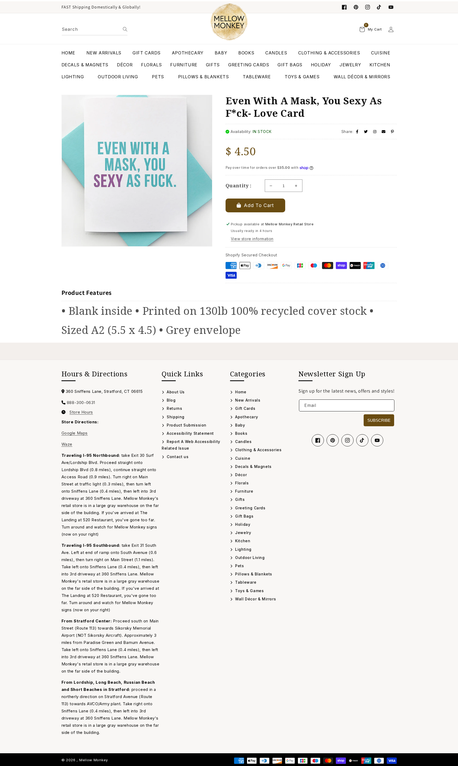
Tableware (245, 582)
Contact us (177, 456)
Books (240, 433)
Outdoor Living (249, 557)
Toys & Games (249, 590)
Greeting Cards (250, 508)
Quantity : (239, 185)
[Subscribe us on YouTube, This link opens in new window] (377, 440)
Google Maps (74, 433)
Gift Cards (244, 408)
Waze (66, 444)
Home (240, 392)
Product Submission (186, 425)
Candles (243, 441)
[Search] (125, 29)
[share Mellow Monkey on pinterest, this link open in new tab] (392, 131)
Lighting (243, 549)
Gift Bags (244, 516)
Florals (241, 483)
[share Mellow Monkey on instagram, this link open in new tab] (375, 131)
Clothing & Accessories (257, 449)
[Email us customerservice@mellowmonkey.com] (384, 131)
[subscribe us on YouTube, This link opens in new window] (391, 7)
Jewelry (242, 532)
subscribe (378, 420)
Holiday (242, 524)
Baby (239, 425)
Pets (239, 565)
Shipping (175, 417)
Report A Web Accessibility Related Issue (191, 444)
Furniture (243, 491)
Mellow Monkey (93, 760)
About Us (175, 392)
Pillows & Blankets (253, 574)
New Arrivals (247, 400)
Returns (174, 408)
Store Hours (81, 412)
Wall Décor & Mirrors (255, 599)
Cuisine (242, 458)
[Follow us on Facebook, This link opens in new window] (344, 7)
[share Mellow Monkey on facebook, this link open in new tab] (357, 131)
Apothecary (246, 417)
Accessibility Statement (190, 433)
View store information (252, 238)
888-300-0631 (81, 402)
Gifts (239, 499)
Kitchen (242, 541)
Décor (240, 474)
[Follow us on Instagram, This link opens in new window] (367, 7)
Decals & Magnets (253, 466)
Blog (171, 400)
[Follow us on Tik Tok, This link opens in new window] (379, 7)
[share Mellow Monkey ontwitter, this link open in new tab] (366, 131)
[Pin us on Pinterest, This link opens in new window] (356, 7)
